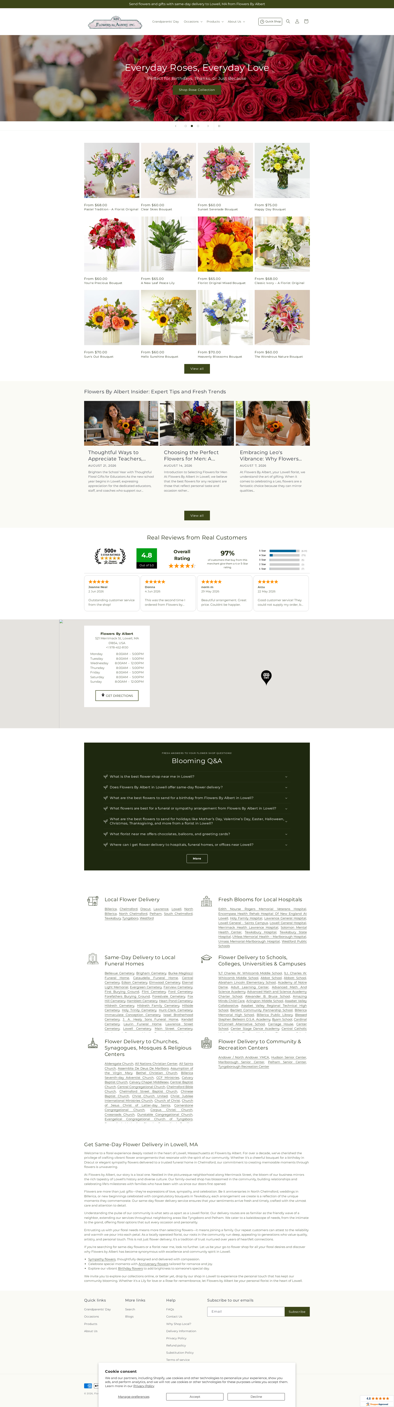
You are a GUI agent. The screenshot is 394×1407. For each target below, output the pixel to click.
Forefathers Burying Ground (127, 996)
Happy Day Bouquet (270, 209)
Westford (147, 918)
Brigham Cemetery (151, 973)
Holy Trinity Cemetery (139, 1010)
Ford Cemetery (180, 992)
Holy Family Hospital (246, 918)
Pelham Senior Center (287, 1062)
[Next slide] (208, 126)
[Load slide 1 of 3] (186, 126)
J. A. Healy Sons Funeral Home (150, 1019)
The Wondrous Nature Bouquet (279, 356)
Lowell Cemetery (137, 1028)
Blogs (129, 1316)
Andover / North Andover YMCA (243, 1057)
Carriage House (280, 1024)
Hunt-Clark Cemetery (175, 1010)
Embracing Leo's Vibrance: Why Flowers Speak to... (269, 455)
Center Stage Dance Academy (255, 1028)
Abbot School (271, 978)
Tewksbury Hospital (260, 932)
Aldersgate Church (119, 1064)
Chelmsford (128, 909)
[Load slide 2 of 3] (192, 126)
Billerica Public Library (275, 1015)
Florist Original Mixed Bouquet (222, 283)
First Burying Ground (122, 992)
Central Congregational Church (141, 1087)
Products (90, 1324)
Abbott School (295, 978)
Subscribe (297, 1312)
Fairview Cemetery (178, 987)
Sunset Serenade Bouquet (218, 209)
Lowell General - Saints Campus (243, 923)
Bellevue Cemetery (119, 973)
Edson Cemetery (134, 982)
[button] (192, 21)
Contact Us (174, 1316)
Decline (256, 1397)
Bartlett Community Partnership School (261, 1010)
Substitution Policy (180, 1352)
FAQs (170, 1309)
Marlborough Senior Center (241, 1062)
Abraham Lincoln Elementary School (247, 982)
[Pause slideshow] (218, 126)
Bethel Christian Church (156, 1073)
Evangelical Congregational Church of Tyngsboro (148, 1119)
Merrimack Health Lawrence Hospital (248, 927)
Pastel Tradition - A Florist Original (111, 209)
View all (197, 369)
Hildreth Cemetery (119, 1005)
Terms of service (178, 1360)
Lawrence (160, 909)
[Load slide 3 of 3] (198, 126)
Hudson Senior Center (288, 1057)
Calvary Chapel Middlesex (149, 1082)
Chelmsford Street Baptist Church (148, 1091)
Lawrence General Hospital (285, 918)
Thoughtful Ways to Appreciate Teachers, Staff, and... (115, 455)
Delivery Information (181, 1331)
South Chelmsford (178, 914)
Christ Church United (150, 1096)
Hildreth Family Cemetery (158, 1005)
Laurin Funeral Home (142, 1024)
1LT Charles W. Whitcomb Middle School (250, 973)
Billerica (111, 909)
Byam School (282, 1019)
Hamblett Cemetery (142, 1001)
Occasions (91, 1316)
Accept (195, 1397)
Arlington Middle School (264, 1001)
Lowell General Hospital (288, 923)
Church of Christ (167, 1100)
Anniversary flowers (153, 1264)
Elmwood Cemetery (164, 982)
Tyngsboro (130, 918)
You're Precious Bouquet (103, 283)
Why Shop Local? (178, 1324)
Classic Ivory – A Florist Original (279, 283)
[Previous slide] (175, 126)
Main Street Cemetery (173, 1028)
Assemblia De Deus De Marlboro (143, 1068)
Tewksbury (113, 918)
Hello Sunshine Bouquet (159, 356)
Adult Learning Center (250, 987)
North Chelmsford (133, 914)
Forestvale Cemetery (168, 996)
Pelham (156, 914)
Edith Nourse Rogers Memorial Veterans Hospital (262, 909)
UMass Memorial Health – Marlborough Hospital (269, 937)
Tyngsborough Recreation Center (243, 1066)
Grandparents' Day (97, 1309)
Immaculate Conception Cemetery (133, 1015)
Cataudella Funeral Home (155, 978)
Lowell (176, 909)
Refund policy (176, 1345)
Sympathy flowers (102, 1259)
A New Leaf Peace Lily (158, 283)
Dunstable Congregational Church (164, 1114)
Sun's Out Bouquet (98, 356)
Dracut (145, 909)
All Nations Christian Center (156, 1064)
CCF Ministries (167, 1078)
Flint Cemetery (154, 992)
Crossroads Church (120, 1114)
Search (130, 1309)
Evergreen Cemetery (146, 987)
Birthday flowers (130, 1268)
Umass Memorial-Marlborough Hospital (249, 941)
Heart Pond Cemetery (175, 1001)
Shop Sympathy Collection (197, 96)
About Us (90, 1331)
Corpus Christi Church (171, 1110)
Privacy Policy (143, 1386)
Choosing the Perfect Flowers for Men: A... (191, 455)
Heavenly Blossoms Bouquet (220, 356)
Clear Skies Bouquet (156, 209)
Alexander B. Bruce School (267, 996)
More (197, 858)
